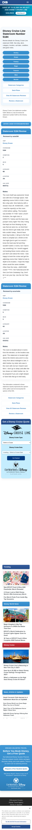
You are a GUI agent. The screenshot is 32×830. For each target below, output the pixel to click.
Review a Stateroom (16, 101)
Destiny (16, 52)
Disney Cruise (9, 645)
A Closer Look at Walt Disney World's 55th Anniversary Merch (15, 593)
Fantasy (16, 61)
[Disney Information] (5, 2)
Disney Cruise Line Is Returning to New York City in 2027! (16, 666)
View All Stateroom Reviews (16, 95)
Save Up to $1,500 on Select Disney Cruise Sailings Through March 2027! (16, 672)
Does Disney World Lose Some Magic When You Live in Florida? (15, 704)
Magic (16, 66)
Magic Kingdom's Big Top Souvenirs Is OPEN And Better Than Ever (14, 626)
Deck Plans (16, 90)
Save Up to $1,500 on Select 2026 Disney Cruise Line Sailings (16, 10)
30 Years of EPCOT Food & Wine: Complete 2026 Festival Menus (15, 639)
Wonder (16, 79)
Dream (16, 57)
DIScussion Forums (16, 800)
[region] (16, 818)
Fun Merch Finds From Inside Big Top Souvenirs (15, 598)
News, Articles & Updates (13, 692)
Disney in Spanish (16, 805)
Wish (16, 75)
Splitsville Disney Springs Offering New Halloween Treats (15, 714)
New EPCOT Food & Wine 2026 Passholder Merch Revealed (14, 588)
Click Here (20, 13)
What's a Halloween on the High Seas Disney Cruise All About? (15, 678)
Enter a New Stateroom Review (16, 124)
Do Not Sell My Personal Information (16, 821)
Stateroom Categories (16, 85)
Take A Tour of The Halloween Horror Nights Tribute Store (14, 709)
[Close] (30, 808)
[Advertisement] (16, 498)
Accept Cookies (16, 826)
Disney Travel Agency (16, 802)
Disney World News (11, 604)
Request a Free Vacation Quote (16, 769)
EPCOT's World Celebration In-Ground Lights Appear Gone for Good (15, 633)
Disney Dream (8, 143)
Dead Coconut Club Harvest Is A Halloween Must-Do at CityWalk (15, 698)
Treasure (16, 70)
